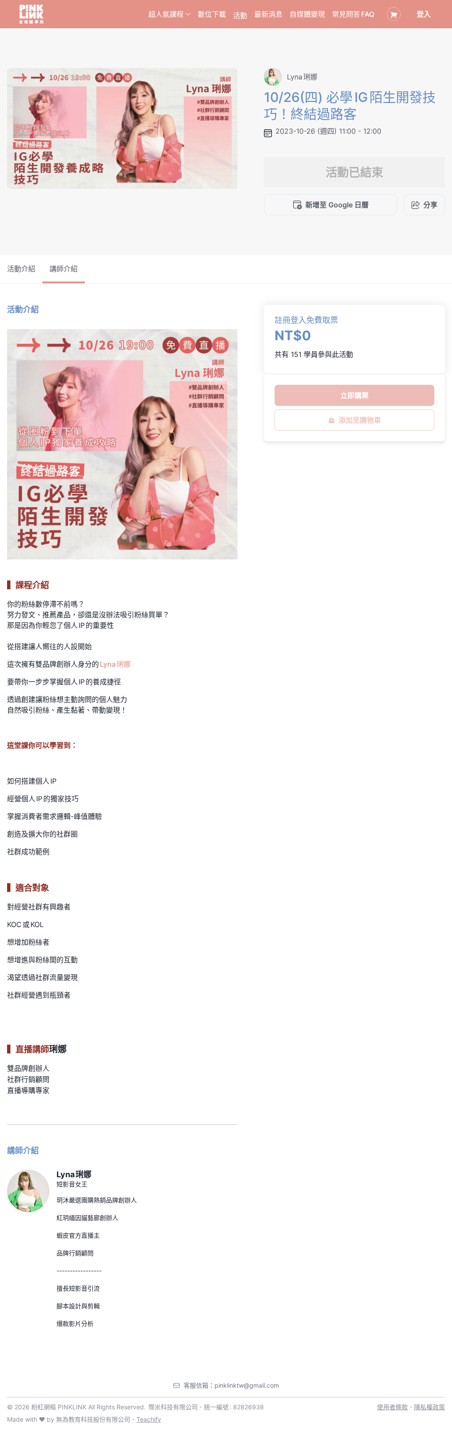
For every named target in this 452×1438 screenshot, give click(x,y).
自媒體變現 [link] (307, 14)
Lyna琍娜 (115, 664)
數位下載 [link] (212, 14)
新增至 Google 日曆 (337, 204)
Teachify (148, 1419)
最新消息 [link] (268, 14)
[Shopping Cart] (394, 14)
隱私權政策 (429, 1407)
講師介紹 (63, 268)
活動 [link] (240, 15)
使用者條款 (392, 1407)
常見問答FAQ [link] (353, 14)
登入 (424, 14)
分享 (430, 204)
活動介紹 (21, 268)
